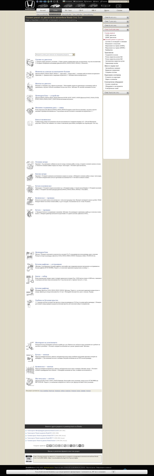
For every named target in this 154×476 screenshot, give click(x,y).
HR (76, 467)
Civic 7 (77, 14)
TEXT (28, 456)
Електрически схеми (111, 88)
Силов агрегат (110, 33)
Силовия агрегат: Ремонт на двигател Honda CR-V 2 (46, 435)
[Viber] (65, 445)
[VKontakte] (47, 445)
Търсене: (105, 1)
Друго (106, 10)
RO (78, 467)
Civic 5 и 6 (55, 14)
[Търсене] (128, 1)
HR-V (94, 10)
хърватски (67, 390)
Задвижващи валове (111, 63)
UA (72, 467)
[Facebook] (50, 445)
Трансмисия (109, 52)
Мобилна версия (49, 467)
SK (82, 467)
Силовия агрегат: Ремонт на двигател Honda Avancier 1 (47, 440)
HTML (29, 459)
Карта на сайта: (59, 467)
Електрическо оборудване (114, 82)
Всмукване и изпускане (112, 43)
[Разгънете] (128, 17)
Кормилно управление (112, 70)
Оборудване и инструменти (114, 86)
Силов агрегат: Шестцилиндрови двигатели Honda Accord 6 (46, 430)
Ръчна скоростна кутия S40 (113, 59)
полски (78, 390)
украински (57, 390)
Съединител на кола (111, 55)
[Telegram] (62, 445)
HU (84, 467)
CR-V (81, 10)
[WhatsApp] (68, 445)
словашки (83, 390)
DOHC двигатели (110, 37)
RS (74, 467)
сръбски (63, 390)
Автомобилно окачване (112, 68)
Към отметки (79, 1)
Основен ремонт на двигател (114, 39)
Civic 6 (66, 14)
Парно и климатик (111, 79)
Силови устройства (111, 84)
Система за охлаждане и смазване (116, 41)
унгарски (88, 390)
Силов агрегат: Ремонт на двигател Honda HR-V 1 (46, 438)
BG (67, 467)
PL (80, 467)
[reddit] (83, 445)
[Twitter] (53, 445)
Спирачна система (111, 72)
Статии (119, 10)
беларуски (51, 390)
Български (69, 1)
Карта (97, 1)
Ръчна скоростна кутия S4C (114, 57)
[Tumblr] (74, 445)
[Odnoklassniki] (56, 445)
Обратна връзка (90, 467)
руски (41, 390)
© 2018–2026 (34, 467)
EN (65, 467)
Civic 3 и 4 (42, 14)
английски (45, 390)
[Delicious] (77, 445)
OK (114, 472)
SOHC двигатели (110, 35)
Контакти (89, 1)
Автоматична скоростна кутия (114, 61)
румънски (73, 390)
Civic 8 (88, 14)
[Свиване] (128, 29)
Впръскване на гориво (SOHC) (115, 46)
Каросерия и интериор (113, 75)
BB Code (29, 461)
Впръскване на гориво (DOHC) (115, 48)
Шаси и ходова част (112, 66)
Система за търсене (31, 469)
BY (69, 467)
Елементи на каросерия (112, 77)
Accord (42, 10)
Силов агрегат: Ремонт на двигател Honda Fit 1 (43, 433)
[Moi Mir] (59, 445)
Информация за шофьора (103, 467)
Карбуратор (109, 50)
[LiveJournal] (71, 445)
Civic (56, 10)
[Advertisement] (63, 37)
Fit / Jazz (68, 10)
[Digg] (80, 445)
